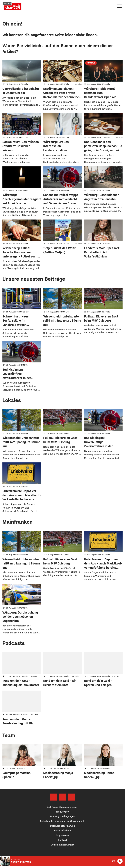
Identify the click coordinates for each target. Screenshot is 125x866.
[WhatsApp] (71, 797)
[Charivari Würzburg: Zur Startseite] (12, 6)
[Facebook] (53, 797)
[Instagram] (62, 797)
